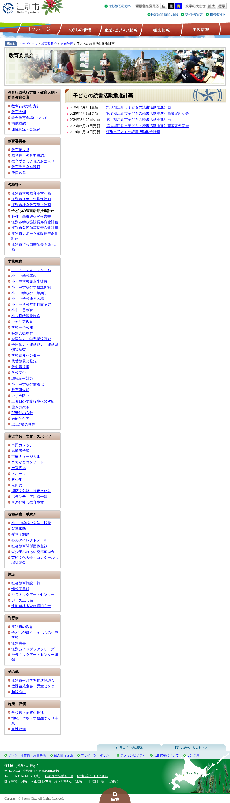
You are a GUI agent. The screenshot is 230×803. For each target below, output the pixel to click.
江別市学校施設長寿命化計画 (34, 222)
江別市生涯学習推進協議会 (33, 680)
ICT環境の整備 (23, 424)
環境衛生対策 (22, 378)
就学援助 (18, 529)
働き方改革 (20, 407)
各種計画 (67, 44)
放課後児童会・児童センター (34, 686)
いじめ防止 (20, 396)
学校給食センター (25, 355)
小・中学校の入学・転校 (31, 523)
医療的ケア (20, 418)
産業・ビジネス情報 (120, 29)
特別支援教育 (22, 333)
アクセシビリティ (133, 755)
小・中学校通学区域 (27, 299)
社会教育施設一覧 (25, 583)
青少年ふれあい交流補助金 (33, 552)
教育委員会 (49, 44)
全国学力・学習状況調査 (31, 339)
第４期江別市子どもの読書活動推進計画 (138, 119)
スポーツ (18, 474)
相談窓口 (18, 692)
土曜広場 (18, 468)
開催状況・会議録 (25, 129)
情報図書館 (20, 589)
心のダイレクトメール (29, 540)
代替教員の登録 (24, 361)
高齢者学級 (20, 451)
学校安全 (18, 372)
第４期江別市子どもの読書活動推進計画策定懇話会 (147, 126)
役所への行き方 (28, 766)
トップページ (38, 29)
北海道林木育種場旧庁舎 (31, 606)
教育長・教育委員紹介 (29, 155)
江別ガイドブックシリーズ (33, 649)
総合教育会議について (29, 118)
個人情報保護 (63, 755)
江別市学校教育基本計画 (31, 193)
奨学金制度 (20, 534)
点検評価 (18, 729)
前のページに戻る (129, 747)
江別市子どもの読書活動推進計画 (133, 132)
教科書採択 (20, 367)
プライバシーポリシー (96, 755)
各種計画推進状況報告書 (31, 216)
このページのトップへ (193, 747)
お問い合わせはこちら (92, 776)
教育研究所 (20, 390)
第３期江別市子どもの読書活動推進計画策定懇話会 (147, 113)
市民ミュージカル (25, 456)
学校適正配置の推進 (27, 713)
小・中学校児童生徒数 (29, 281)
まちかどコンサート (27, 462)
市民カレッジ (22, 445)
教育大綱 (18, 112)
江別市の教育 (22, 627)
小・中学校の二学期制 (29, 293)
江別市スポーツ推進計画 (31, 199)
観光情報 (161, 29)
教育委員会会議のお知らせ (33, 161)
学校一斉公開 (22, 327)
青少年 (16, 479)
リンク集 (193, 755)
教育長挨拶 (20, 150)
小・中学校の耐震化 (27, 384)
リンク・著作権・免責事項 (27, 755)
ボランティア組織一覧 (29, 497)
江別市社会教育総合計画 (31, 205)
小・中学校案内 (24, 276)
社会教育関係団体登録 (29, 546)
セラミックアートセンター (33, 594)
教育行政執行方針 (25, 106)
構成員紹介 (20, 123)
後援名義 (18, 173)
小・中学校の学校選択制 (31, 287)
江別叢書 (18, 643)
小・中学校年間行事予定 (31, 304)
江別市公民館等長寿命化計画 (34, 228)
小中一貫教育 (22, 310)
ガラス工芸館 (22, 600)
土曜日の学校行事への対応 (33, 401)
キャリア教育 (22, 321)
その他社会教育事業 (27, 502)
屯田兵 (16, 485)
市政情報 (200, 29)
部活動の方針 (22, 413)
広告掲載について (166, 755)
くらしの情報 (79, 29)
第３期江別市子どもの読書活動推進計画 (138, 107)
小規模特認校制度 (25, 316)
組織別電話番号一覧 (59, 776)
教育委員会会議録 (25, 167)
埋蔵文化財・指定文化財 (31, 491)
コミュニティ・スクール (31, 270)
